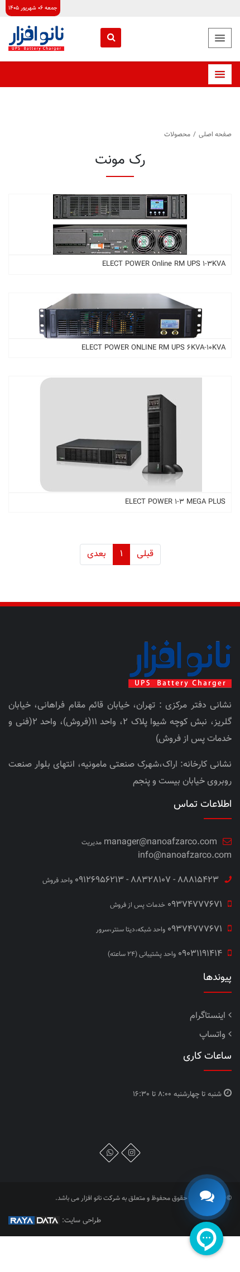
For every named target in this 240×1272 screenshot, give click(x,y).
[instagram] (131, 1153)
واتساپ (212, 1035)
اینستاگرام (207, 1016)
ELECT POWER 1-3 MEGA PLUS (175, 502)
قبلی (145, 554)
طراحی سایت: (80, 1220)
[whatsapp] (109, 1153)
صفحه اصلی (215, 135)
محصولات (177, 135)
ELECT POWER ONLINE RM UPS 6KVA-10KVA (153, 347)
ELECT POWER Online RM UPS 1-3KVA (163, 264)
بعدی (96, 554)
